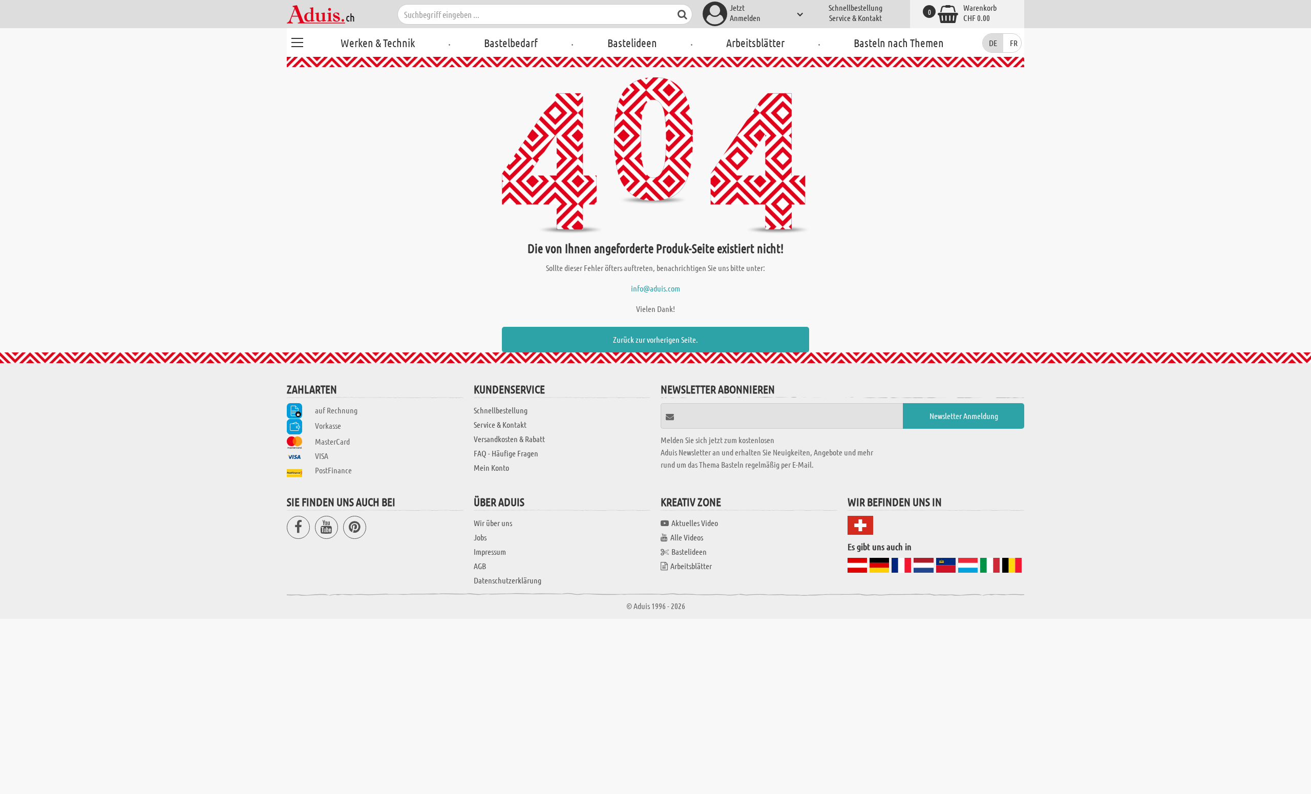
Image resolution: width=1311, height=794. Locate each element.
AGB (480, 566)
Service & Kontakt (855, 18)
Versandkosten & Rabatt (509, 439)
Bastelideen (632, 42)
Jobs (480, 537)
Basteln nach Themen (899, 42)
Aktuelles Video (694, 523)
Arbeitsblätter (755, 42)
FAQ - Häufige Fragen (506, 453)
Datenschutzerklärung (507, 580)
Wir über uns (493, 523)
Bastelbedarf (511, 42)
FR (1014, 43)
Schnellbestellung (855, 7)
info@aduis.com (655, 288)
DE (993, 43)
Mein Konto (491, 467)
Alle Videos (686, 537)
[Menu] (297, 41)
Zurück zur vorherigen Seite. (655, 339)
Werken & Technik (378, 42)
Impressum (490, 551)
